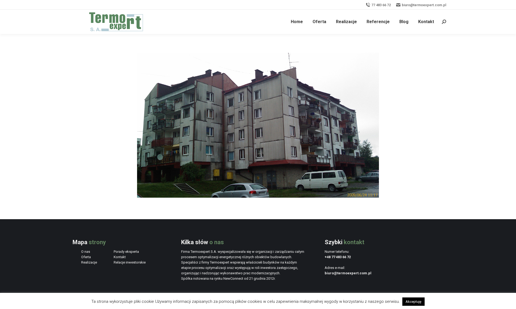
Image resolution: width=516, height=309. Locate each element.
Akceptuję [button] (413, 302)
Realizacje (89, 262)
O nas (85, 252)
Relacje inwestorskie (130, 262)
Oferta (86, 257)
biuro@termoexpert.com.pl (424, 5)
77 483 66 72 (381, 5)
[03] (258, 125)
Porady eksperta (126, 252)
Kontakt (120, 257)
